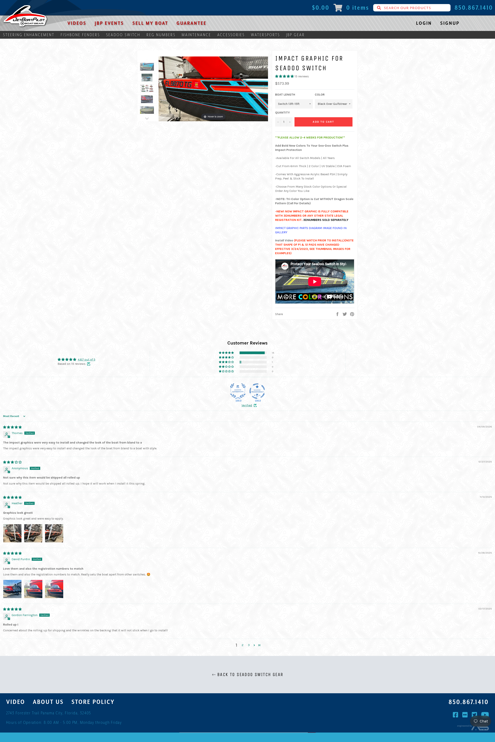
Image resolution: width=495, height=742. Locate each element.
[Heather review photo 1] (12, 533)
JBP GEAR (295, 34)
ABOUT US (48, 701)
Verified (247, 405)
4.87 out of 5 (86, 359)
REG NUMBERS (161, 34)
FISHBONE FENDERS (80, 34)
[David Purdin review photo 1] (12, 589)
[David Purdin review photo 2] (33, 589)
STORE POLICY (93, 701)
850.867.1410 (469, 702)
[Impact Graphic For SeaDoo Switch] (147, 66)
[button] (284, 76)
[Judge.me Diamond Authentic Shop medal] (238, 391)
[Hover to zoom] (213, 88)
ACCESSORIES (231, 34)
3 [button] (249, 645)
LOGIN (424, 23)
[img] (12, 427)
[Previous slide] (162, 87)
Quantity (282, 112)
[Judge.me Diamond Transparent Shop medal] (257, 391)
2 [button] (242, 645)
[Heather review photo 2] (33, 533)
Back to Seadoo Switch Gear (249, 674)
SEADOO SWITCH (123, 34)
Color (320, 94)
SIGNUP (450, 23)
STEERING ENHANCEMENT (29, 34)
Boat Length (285, 94)
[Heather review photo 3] (54, 533)
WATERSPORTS (265, 34)
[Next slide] (264, 87)
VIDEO (15, 701)
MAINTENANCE (196, 34)
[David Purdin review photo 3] (54, 589)
